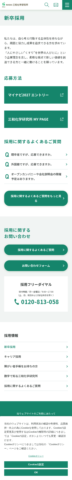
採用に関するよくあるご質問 (22, 386)
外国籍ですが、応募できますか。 (32, 164)
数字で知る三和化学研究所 (21, 376)
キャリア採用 (12, 356)
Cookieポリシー (36, 456)
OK (36, 472)
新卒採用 (9, 347)
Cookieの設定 (36, 464)
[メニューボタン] (67, 5)
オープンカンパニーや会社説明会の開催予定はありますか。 (36, 176)
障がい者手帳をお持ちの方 (21, 366)
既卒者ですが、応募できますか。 (32, 154)
